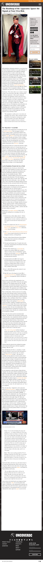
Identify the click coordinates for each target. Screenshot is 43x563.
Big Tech (12, 135)
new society (10, 159)
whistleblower (7, 276)
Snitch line (18, 253)
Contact (4, 543)
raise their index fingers (22, 378)
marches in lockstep (8, 131)
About (17, 547)
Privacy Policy (6, 542)
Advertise (5, 545)
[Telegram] (31, 30)
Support (18, 549)
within (12, 482)
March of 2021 (7, 227)
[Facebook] (31, 28)
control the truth (15, 157)
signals (17, 488)
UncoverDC (10, 4)
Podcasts (18, 543)
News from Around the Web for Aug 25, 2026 (35, 90)
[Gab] (37, 28)
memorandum (20, 248)
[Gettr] (37, 30)
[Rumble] (33, 30)
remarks (6, 229)
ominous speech (8, 354)
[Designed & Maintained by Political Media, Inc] (39, 561)
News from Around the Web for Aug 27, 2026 (35, 73)
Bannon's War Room (10, 389)
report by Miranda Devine (19, 85)
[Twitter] (33, 28)
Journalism (19, 542)
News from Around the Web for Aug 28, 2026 (35, 65)
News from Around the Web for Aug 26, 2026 (35, 82)
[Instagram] (35, 28)
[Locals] (31, 32)
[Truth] (35, 30)
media (7, 135)
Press (17, 545)
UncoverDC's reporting (12, 210)
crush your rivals (8, 157)
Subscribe (35, 52)
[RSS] (33, 32)
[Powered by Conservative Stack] (40, 561)
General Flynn (20, 301)
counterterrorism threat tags (10, 274)
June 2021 (19, 227)
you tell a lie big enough (11, 330)
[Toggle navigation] (40, 4)
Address (18, 467)
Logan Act (4, 305)
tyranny (6, 156)
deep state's (16, 143)
